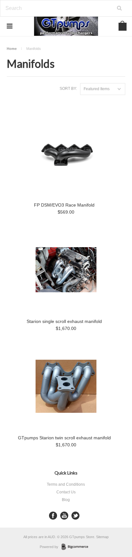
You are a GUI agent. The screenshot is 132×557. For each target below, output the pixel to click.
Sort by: (68, 88)
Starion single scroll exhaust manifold (64, 321)
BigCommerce (77, 547)
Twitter (75, 516)
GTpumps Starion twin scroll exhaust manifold (64, 437)
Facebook (53, 516)
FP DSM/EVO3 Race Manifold (64, 205)
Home (12, 49)
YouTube (64, 516)
